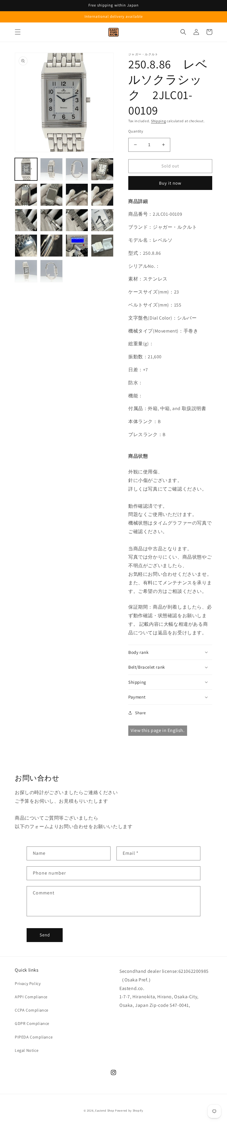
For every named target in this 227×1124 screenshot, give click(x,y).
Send (45, 935)
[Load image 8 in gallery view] (102, 194)
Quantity (135, 131)
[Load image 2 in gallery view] (51, 169)
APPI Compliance (31, 996)
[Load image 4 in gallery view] (102, 169)
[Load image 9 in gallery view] (26, 220)
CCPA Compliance (31, 1010)
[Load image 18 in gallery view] (51, 271)
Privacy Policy (27, 983)
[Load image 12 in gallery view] (102, 220)
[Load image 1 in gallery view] (26, 169)
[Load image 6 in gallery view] (51, 194)
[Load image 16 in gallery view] (102, 245)
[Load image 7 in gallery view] (77, 194)
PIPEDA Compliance (34, 1037)
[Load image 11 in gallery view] (77, 220)
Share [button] (140, 712)
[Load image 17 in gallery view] (26, 271)
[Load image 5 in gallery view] (26, 194)
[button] (17, 31)
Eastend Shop (104, 1110)
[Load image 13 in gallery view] (26, 245)
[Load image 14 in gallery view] (51, 245)
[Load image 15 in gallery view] (77, 245)
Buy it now (170, 183)
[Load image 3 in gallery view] (77, 169)
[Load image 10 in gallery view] (51, 220)
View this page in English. (158, 730)
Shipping (158, 121)
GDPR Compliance (32, 1023)
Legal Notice (26, 1050)
